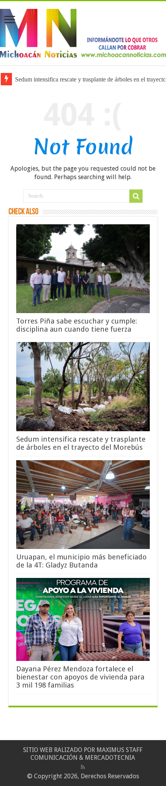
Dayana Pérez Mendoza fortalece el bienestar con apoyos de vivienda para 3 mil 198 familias (80, 677)
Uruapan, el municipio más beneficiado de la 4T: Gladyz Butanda (81, 561)
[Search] (135, 196)
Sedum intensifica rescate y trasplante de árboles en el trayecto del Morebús (81, 443)
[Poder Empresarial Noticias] (83, 31)
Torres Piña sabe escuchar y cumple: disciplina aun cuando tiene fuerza (76, 325)
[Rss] (83, 767)
